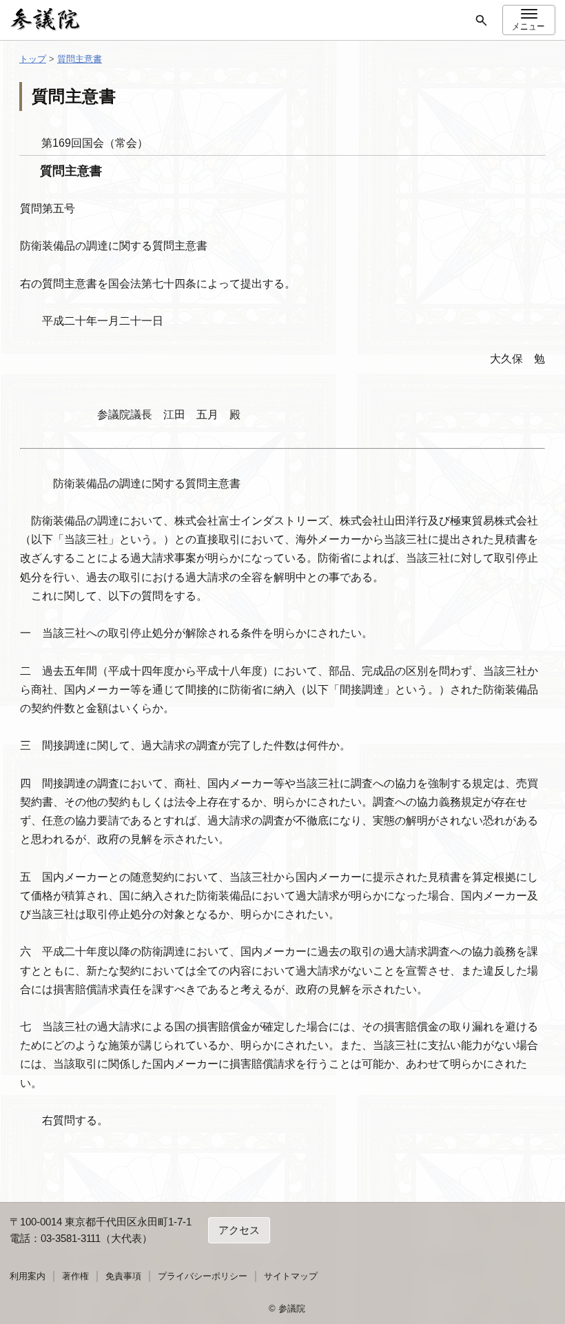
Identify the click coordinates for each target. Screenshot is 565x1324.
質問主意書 (79, 59)
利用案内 (27, 1276)
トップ (32, 59)
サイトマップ (291, 1276)
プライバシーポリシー (202, 1276)
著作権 (75, 1276)
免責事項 (123, 1276)
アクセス (239, 1230)
